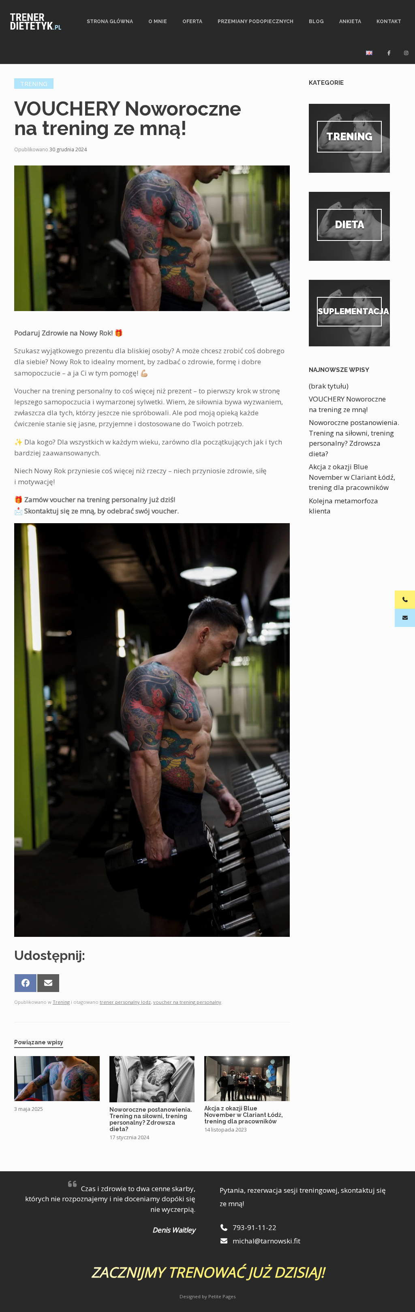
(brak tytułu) (329, 386)
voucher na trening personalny (187, 1002)
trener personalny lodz (125, 1002)
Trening (33, 83)
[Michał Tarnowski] (35, 21)
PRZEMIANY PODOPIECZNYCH (255, 21)
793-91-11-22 (253, 1227)
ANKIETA (350, 21)
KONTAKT (388, 21)
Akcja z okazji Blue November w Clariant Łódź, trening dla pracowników (352, 477)
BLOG (316, 21)
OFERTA (192, 21)
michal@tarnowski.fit (265, 1240)
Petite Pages (222, 1296)
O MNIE (157, 21)
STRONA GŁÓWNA (110, 21)
